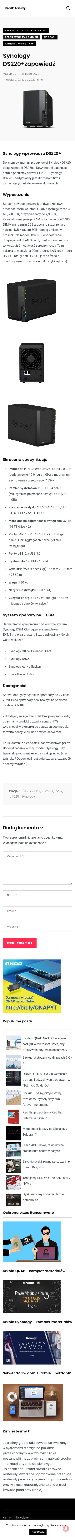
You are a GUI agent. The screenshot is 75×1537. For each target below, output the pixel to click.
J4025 (43, 209)
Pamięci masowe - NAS (19, 44)
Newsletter (23, 1517)
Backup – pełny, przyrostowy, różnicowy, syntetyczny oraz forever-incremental (42, 1099)
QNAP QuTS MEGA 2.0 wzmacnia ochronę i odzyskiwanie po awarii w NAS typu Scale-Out (46, 1079)
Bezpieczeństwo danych (21, 37)
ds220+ (47, 791)
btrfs (24, 791)
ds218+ (35, 791)
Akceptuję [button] (38, 1532)
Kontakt (7, 1517)
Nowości (49, 37)
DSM (59, 791)
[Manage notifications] (66, 1528)
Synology (28, 796)
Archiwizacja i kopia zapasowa (26, 30)
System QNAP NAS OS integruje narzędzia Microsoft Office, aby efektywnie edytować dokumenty (45, 1044)
